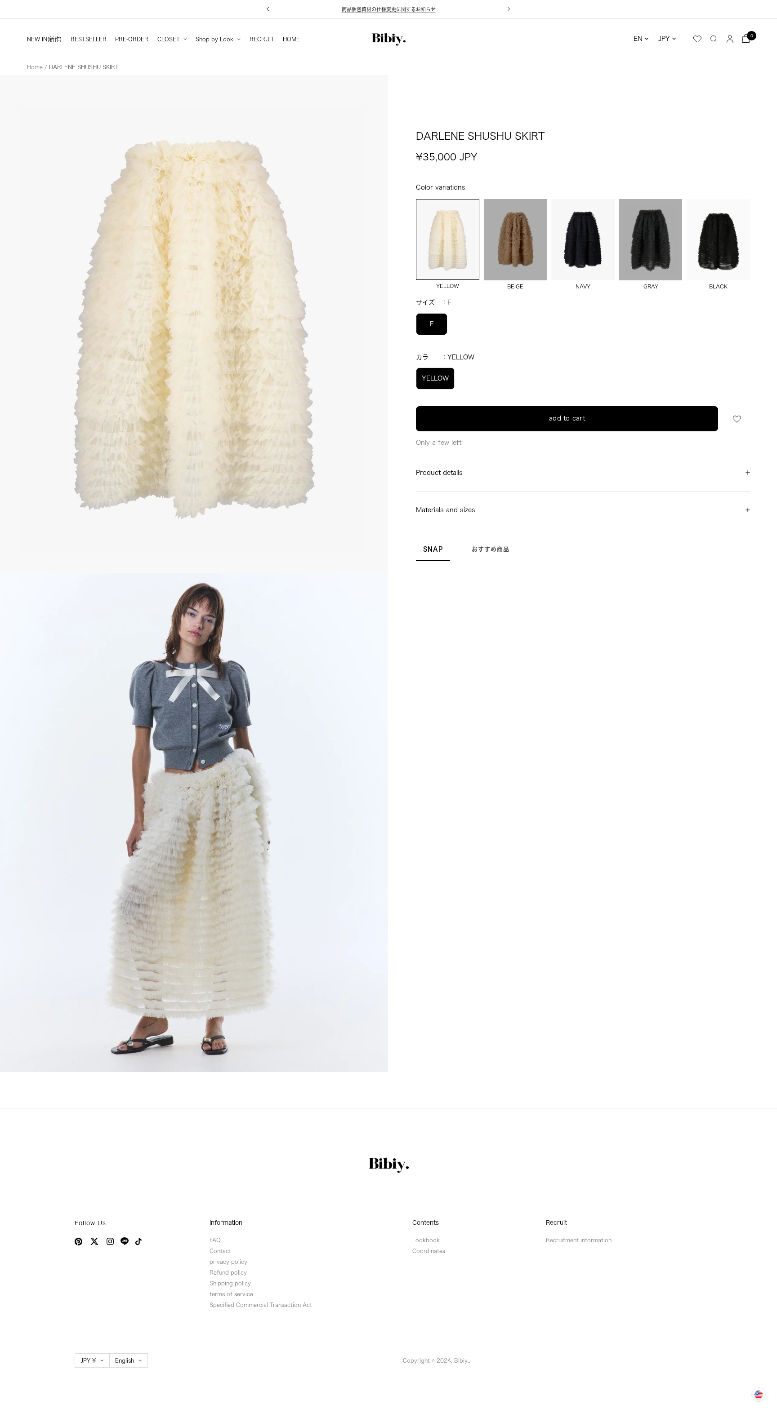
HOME (291, 39)
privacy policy (228, 1261)
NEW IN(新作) (44, 39)
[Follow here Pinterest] (78, 1241)
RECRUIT (262, 39)
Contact (220, 1251)
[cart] (746, 38)
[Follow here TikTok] (138, 1241)
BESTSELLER (89, 39)
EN (638, 38)
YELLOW (435, 378)
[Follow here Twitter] (94, 1241)
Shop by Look (214, 39)
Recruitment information (579, 1240)
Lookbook (426, 1240)
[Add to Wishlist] (737, 419)
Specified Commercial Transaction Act (261, 1304)
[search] (714, 38)
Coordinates (428, 1251)
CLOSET (168, 39)
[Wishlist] (697, 39)
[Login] (730, 38)
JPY (664, 38)
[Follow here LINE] (125, 1241)
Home (35, 67)
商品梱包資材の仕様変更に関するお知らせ (389, 9)
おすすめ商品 (490, 549)
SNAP (433, 549)
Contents (425, 1223)
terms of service (231, 1294)
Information (226, 1223)
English (124, 1360)
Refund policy (228, 1272)
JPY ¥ (88, 1360)
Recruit (556, 1223)
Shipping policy (230, 1283)
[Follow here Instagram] (110, 1241)
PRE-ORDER (131, 39)
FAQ (215, 1240)
